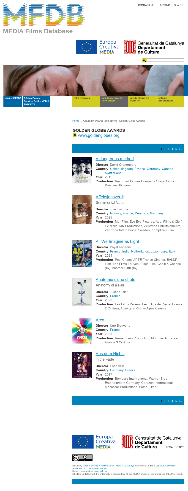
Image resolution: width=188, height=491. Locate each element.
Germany (153, 169)
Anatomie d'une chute (115, 279)
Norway (115, 213)
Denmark (141, 213)
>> (180, 149)
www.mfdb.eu (101, 471)
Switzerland (113, 173)
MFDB (44, 14)
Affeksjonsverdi (110, 197)
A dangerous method (115, 159)
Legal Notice (175, 447)
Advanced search (172, 5)
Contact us (146, 5)
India (125, 251)
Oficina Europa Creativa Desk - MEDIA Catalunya (36, 101)
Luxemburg (159, 251)
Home (75, 120)
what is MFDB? (13, 98)
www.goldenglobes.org (99, 135)
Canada (167, 169)
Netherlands (140, 251)
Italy (172, 251)
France (140, 169)
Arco (100, 320)
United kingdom (121, 169)
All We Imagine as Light (117, 241)
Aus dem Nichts (110, 353)
